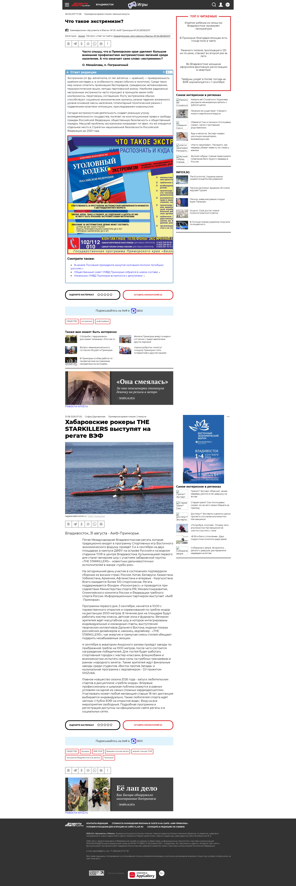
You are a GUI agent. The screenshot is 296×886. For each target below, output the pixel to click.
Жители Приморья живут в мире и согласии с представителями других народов (152, 339)
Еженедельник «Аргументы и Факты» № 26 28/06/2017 (142, 36)
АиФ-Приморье (96, 516)
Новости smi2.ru (76, 406)
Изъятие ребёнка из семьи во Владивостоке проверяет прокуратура (203, 25)
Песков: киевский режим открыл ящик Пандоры (207, 200)
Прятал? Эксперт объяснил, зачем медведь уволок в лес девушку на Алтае (209, 494)
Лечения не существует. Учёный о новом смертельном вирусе (209, 112)
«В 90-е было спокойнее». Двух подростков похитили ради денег (209, 537)
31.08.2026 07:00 (73, 416)
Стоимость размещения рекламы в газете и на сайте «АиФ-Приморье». (150, 823)
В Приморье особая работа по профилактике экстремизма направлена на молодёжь (96, 361)
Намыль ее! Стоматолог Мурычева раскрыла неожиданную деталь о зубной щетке (209, 102)
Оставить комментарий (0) (148, 295)
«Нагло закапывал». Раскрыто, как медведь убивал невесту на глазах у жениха (210, 148)
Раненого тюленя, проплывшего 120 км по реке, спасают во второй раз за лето (203, 53)
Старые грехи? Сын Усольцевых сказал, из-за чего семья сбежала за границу (210, 505)
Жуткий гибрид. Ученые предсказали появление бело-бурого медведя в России (211, 159)
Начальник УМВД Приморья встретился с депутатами (108, 275)
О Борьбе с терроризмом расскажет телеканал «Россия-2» (97, 337)
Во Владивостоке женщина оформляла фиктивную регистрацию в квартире (203, 67)
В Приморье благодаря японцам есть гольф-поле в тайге (203, 39)
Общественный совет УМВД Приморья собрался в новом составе (116, 272)
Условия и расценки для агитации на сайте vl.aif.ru (114, 827)
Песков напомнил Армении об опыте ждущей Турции (210, 189)
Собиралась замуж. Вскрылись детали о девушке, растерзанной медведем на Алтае (208, 550)
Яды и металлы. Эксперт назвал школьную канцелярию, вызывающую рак (208, 136)
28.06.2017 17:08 (73, 14)
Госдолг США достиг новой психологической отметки (204, 211)
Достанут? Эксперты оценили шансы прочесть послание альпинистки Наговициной (211, 516)
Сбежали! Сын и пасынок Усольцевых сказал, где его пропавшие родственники (211, 125)
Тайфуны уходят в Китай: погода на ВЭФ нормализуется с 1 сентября (203, 81)
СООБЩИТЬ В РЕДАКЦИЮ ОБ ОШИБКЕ (166, 827)
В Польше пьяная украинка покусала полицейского (210, 223)
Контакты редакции (97, 823)
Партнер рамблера (116, 873)
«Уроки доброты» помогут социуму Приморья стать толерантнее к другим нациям (150, 350)
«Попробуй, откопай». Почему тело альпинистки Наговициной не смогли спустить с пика (210, 528)
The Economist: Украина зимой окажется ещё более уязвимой (206, 177)
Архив (81, 36)
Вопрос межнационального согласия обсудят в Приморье (96, 348)
